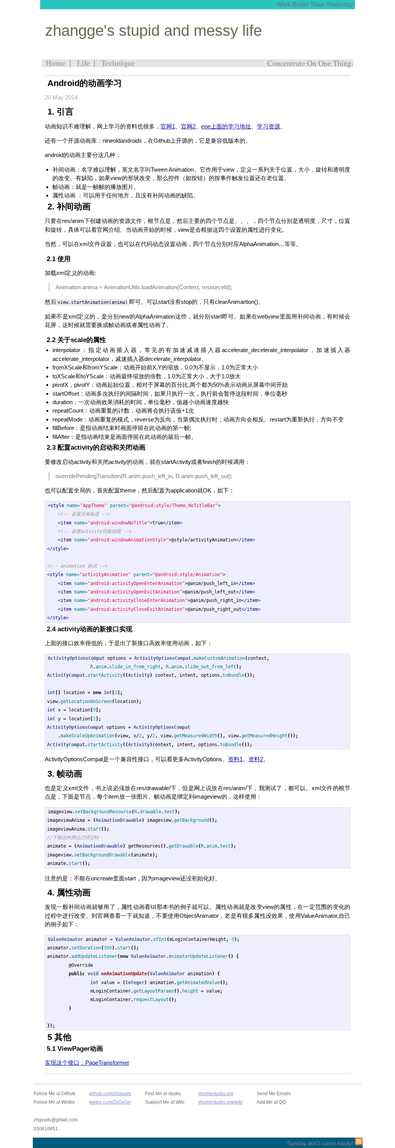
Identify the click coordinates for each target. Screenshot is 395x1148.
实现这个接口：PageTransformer (87, 1062)
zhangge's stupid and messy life (153, 30)
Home (56, 63)
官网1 (167, 126)
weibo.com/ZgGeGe (110, 1102)
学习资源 (268, 126)
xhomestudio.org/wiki (220, 1102)
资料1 (235, 759)
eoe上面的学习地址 (226, 126)
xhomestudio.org (215, 1093)
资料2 (255, 759)
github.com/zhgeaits (110, 1093)
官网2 (188, 126)
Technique (118, 63)
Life (83, 63)
